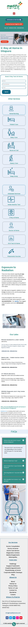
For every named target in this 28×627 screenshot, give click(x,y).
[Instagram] (17, 617)
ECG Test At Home (14, 243)
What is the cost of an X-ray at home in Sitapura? (12, 441)
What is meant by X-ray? (11, 461)
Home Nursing (14, 114)
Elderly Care (14, 163)
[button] (14, 13)
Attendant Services (14, 194)
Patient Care (14, 124)
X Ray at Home (14, 218)
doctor (17, 301)
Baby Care (14, 137)
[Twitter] (10, 617)
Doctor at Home (14, 230)
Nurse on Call (14, 150)
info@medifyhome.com (13, 613)
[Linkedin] (14, 617)
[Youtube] (21, 617)
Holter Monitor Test (14, 205)
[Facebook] (7, 617)
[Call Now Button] (14, 624)
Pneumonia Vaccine (14, 256)
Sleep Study (14, 176)
